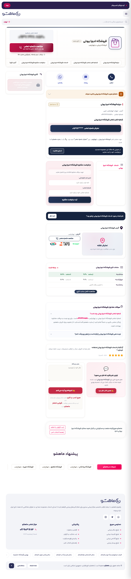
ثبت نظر (52, 216)
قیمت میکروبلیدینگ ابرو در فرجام (111, 555)
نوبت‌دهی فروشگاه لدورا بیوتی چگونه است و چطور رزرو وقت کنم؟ (98, 334)
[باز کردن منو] (126, 14)
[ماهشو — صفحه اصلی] (11, 13)
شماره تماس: (86, 188)
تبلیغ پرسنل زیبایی (113, 543)
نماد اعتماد (33, 565)
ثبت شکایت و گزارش (70, 534)
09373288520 (82, 318)
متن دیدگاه (75, 364)
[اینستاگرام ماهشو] (105, 517)
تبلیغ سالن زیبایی (113, 530)
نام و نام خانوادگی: (85, 178)
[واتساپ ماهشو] (118, 517)
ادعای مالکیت (57, 151)
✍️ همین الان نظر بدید (106, 390)
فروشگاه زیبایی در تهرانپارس (98, 45)
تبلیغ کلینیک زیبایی (113, 534)
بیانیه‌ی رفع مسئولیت (70, 538)
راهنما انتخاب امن (57, 432)
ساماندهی (20, 565)
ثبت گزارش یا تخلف (57, 427)
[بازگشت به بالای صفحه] (11, 565)
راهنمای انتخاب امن (70, 543)
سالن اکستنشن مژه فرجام (86, 555)
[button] (102, 244)
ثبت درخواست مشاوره (69, 199)
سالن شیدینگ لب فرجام (64, 555)
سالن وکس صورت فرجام (42, 555)
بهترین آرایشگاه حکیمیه (20, 555)
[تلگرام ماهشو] (112, 517)
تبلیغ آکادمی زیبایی (113, 538)
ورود (7, 5)
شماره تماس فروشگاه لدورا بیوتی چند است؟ (105, 313)
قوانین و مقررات (72, 530)
